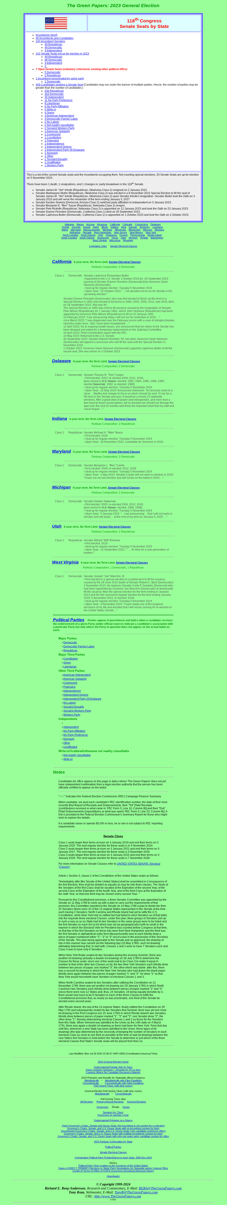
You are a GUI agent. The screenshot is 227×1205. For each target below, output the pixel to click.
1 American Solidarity (57, 131)
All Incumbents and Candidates (54, 38)
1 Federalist (52, 140)
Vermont (133, 237)
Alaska (80, 224)
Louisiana (158, 227)
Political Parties (68, 619)
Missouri (147, 229)
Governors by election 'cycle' (113, 1115)
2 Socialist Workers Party (59, 128)
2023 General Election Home (113, 1061)
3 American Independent (59, 115)
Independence (72, 690)
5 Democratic (53, 72)
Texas (115, 237)
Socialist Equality (73, 706)
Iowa (123, 227)
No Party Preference (75, 735)
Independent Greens (75, 694)
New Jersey (120, 232)
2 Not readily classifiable (59, 125)
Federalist (69, 686)
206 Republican (54, 90)
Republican (70, 650)
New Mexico (136, 232)
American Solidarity (75, 678)
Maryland (76, 229)
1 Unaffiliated (53, 162)
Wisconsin (114, 240)
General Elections (136, 1101)
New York (151, 232)
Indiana (114, 227)
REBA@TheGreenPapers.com (160, 1188)
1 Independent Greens (58, 146)
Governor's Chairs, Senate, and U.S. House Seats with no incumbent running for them (113, 1128)
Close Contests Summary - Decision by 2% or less (113, 1069)
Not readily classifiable (77, 755)
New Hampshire (102, 232)
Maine (65, 229)
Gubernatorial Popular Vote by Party (113, 1067)
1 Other (49, 156)
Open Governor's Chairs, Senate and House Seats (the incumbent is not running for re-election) (113, 1125)
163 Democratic (54, 94)
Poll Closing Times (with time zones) (113, 1085)
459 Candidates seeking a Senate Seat (59, 84)
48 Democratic (53, 47)
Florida (65, 227)
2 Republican (53, 75)
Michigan (107, 229)
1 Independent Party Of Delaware (65, 149)
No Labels (69, 702)
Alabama (69, 224)
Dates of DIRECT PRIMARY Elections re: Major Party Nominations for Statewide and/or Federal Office (113, 1168)
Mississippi (134, 229)
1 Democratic (53, 81)
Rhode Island (154, 235)
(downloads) (113, 1176)
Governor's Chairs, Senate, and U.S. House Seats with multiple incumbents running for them (113, 1133)
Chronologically (91, 1083)
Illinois (105, 227)
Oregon (123, 235)
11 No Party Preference (58, 100)
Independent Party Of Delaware (82, 698)
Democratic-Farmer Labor (78, 646)
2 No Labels (52, 121)
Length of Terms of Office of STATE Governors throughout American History (113, 1171)
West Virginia (100, 240)
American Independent (77, 674)
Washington (157, 237)
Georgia (76, 227)
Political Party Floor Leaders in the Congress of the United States (113, 1165)
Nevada (87, 232)
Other (66, 743)
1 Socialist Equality (56, 159)
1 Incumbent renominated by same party (60, 78)
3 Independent (53, 50)
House (126, 1107)
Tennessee (103, 237)
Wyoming (128, 240)
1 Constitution (53, 137)
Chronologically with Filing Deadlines (124, 1083)
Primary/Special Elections (110, 1101)
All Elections (86, 1101)
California (115, 224)
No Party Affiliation (74, 731)
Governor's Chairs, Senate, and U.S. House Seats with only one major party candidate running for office (113, 1136)
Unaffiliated (70, 746)
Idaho (96, 227)
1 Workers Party (54, 165)
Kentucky (145, 227)
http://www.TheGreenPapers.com (117, 1196)
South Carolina (69, 237)
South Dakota (87, 237)
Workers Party (71, 714)
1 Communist (53, 134)
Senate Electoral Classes (123, 246)
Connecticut (141, 224)
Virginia (144, 237)
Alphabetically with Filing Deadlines (123, 1080)
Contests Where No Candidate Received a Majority (113, 1072)
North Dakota (88, 235)
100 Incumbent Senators (50, 41)
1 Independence (54, 143)
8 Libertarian (52, 103)
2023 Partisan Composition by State (113, 1141)
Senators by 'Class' (113, 1112)
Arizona (90, 224)
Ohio (100, 235)
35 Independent (54, 97)
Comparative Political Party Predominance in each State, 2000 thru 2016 (113, 1157)
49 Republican (53, 44)
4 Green (49, 112)
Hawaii (86, 227)
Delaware (156, 224)
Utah (123, 237)
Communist (70, 682)
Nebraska (75, 232)
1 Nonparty (51, 153)
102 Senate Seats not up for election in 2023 (62, 53)
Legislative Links (98, 246)
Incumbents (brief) (46, 35)
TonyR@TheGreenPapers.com (136, 1192)
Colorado (127, 224)
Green (67, 662)
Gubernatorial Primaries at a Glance (113, 1120)
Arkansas (102, 224)
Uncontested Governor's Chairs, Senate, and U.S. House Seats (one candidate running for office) (113, 1131)
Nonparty (68, 739)
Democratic (70, 642)
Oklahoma (111, 235)
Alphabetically (91, 1080)
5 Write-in (50, 109)
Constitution (70, 658)
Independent (71, 727)
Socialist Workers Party (77, 710)
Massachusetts (91, 229)
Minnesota (120, 229)
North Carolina (70, 235)
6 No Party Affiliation (57, 106)
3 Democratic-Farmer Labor (61, 118)
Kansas (133, 227)
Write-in (68, 759)
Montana (159, 229)
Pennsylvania (137, 235)
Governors (102, 1107)
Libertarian (69, 666)
